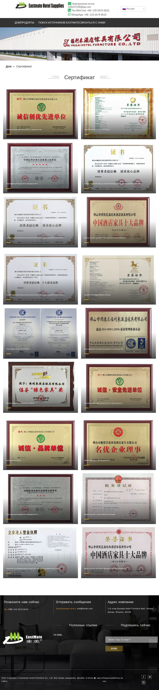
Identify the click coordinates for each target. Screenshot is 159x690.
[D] (40, 5)
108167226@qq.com (79, 7)
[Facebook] (143, 677)
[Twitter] (150, 677)
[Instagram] (143, 682)
